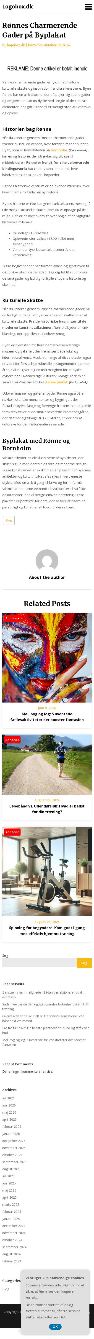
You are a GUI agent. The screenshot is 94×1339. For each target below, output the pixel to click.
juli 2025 (8, 1176)
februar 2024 (11, 1261)
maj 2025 (9, 1190)
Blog (8, 520)
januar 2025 (11, 1218)
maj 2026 (9, 1112)
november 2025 (14, 1148)
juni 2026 (9, 1105)
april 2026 (9, 1119)
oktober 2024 (12, 1240)
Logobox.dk (17, 6)
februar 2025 (11, 1211)
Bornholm (59, 150)
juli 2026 (8, 1098)
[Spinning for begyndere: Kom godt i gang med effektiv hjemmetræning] (47, 870)
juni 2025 (9, 1183)
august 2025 (11, 1169)
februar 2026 (11, 1126)
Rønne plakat (56, 382)
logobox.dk (16, 45)
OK (55, 1327)
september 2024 (14, 1247)
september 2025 (14, 1162)
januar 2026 (11, 1133)
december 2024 (13, 1226)
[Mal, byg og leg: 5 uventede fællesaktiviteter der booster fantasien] (47, 656)
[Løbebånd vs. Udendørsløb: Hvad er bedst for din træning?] (47, 763)
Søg (5, 955)
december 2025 (13, 1141)
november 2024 (14, 1233)
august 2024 (11, 1254)
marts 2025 (10, 1204)
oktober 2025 (12, 1155)
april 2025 (9, 1197)
